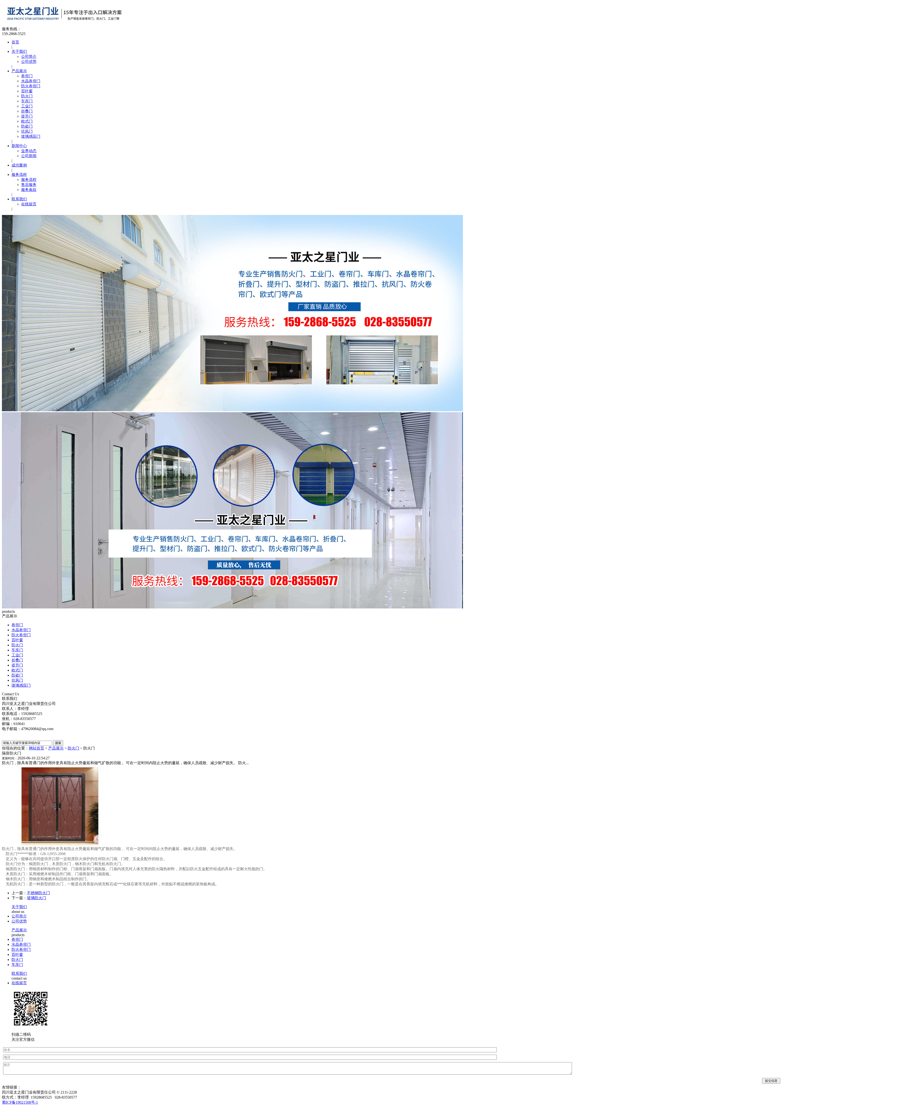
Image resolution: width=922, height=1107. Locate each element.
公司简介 (28, 56)
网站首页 (36, 748)
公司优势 (28, 62)
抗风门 (27, 131)
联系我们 (19, 199)
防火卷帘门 (30, 86)
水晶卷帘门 (30, 81)
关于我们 (19, 51)
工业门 (27, 106)
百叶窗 (27, 91)
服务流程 (19, 175)
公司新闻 (28, 156)
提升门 (27, 116)
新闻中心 (19, 146)
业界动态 (28, 151)
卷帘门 (27, 76)
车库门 (27, 101)
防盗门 (27, 126)
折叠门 (27, 111)
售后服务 (28, 185)
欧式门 (27, 121)
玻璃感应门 (30, 136)
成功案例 (19, 165)
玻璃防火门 (36, 898)
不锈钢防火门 (38, 893)
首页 (15, 42)
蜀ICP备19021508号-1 (20, 1102)
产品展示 (19, 71)
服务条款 (28, 190)
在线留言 (28, 204)
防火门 (27, 96)
